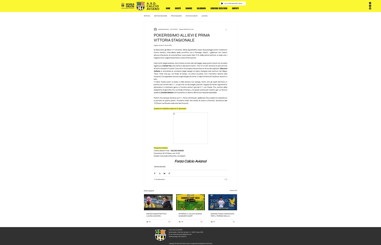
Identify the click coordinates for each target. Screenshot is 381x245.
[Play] (222, 3)
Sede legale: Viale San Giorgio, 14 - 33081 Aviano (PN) (186, 232)
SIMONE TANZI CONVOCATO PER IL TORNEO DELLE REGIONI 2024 (222, 215)
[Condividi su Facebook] (155, 173)
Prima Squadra (176, 16)
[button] (178, 8)
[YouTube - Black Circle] (370, 8)
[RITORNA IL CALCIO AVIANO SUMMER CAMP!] (190, 202)
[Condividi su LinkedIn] (164, 173)
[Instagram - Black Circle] (370, 3)
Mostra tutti (233, 190)
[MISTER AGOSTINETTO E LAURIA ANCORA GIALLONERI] (158, 202)
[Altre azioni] (226, 29)
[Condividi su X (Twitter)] (160, 173)
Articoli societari (191, 16)
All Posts (147, 16)
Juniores (204, 16)
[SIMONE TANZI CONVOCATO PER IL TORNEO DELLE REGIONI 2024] (222, 202)
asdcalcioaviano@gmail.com (182, 234)
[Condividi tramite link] (169, 173)
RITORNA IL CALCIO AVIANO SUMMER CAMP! (190, 215)
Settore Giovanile (160, 16)
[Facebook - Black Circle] (370, 6)
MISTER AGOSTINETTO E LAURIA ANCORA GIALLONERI (156, 215)
